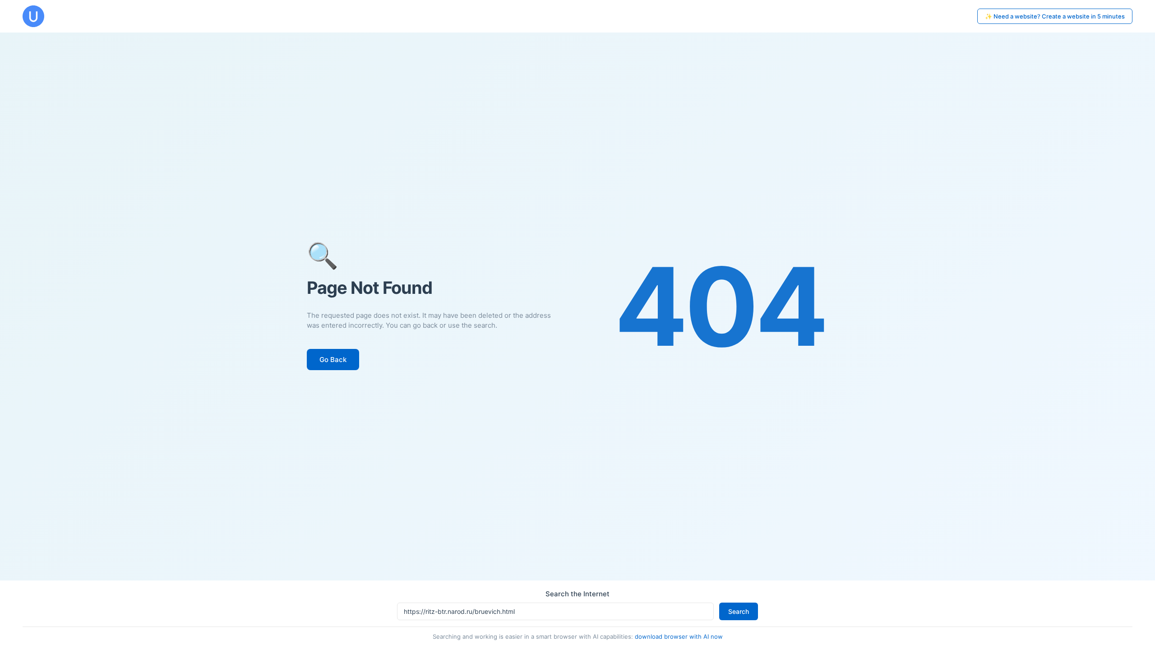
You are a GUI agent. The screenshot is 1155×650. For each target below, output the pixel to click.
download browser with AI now (679, 636)
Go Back (332, 359)
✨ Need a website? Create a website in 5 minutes (1055, 16)
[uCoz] (33, 16)
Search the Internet (577, 594)
